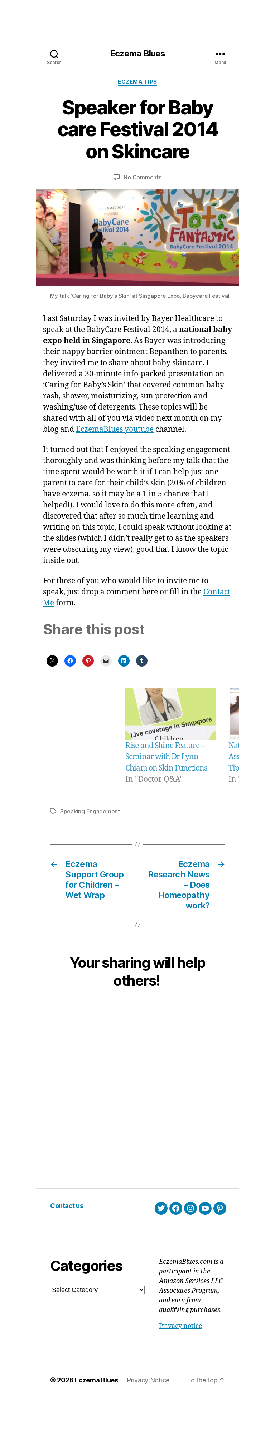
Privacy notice (180, 1326)
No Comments (142, 177)
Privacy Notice (148, 1380)
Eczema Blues (137, 53)
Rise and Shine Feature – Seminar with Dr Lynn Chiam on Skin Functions (166, 757)
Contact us (66, 1205)
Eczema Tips (137, 82)
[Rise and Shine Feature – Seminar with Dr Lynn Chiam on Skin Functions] (170, 714)
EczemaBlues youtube (115, 429)
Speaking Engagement (90, 811)
